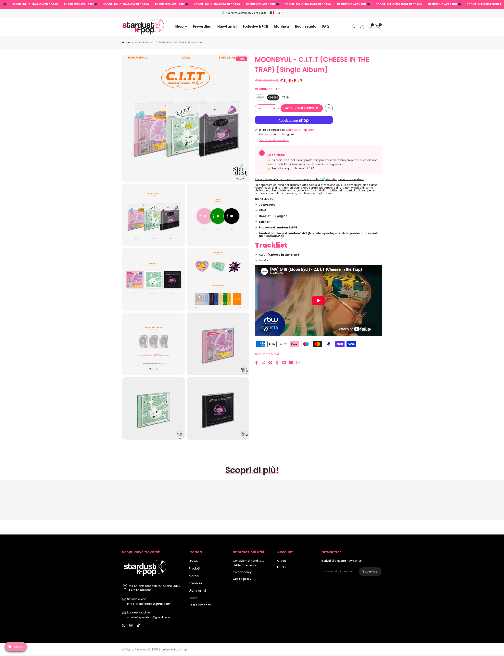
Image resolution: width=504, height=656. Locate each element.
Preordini (195, 583)
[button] (329, 108)
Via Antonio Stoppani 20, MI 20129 (246, 13)
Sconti (193, 598)
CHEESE (273, 97)
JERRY (260, 98)
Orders (281, 561)
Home (126, 42)
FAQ (322, 179)
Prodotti (195, 568)
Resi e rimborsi (200, 605)
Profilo (281, 567)
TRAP (285, 97)
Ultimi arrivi (197, 590)
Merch (194, 576)
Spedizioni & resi (267, 354)
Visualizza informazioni (274, 140)
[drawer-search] (354, 26)
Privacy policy (242, 572)
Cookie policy (242, 579)
